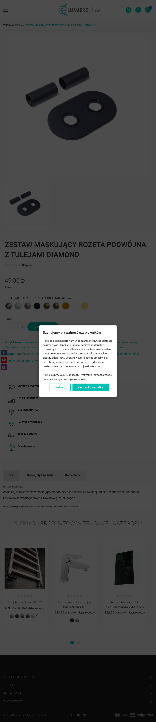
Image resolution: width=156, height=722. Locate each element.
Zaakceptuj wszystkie (90, 387)
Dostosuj (60, 387)
